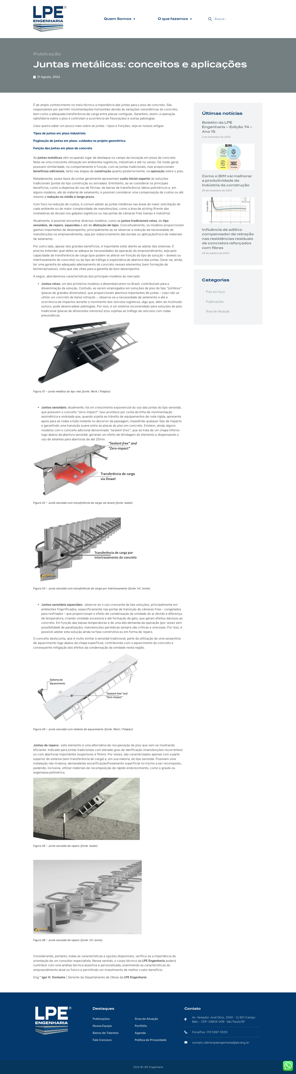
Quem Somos (117, 19)
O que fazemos (173, 19)
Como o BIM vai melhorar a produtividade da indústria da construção (227, 181)
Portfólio (141, 1025)
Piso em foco (215, 292)
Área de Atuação (218, 311)
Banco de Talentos (106, 1033)
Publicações (215, 302)
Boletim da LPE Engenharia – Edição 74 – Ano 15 (227, 127)
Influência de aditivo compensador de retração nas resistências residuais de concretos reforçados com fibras (228, 239)
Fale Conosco (102, 1040)
